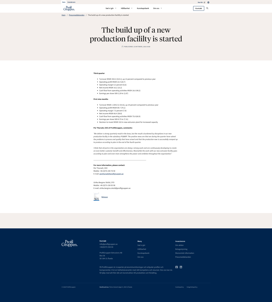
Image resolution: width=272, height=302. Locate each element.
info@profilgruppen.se (109, 244)
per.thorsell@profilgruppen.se (111, 174)
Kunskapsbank (143, 8)
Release (104, 197)
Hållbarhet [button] (125, 8)
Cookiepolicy (179, 287)
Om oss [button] (156, 8)
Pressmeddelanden (76, 15)
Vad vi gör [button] (110, 8)
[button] (207, 8)
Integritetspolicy (192, 287)
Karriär (200, 2)
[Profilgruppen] (69, 8)
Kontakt (198, 8)
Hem (63, 15)
